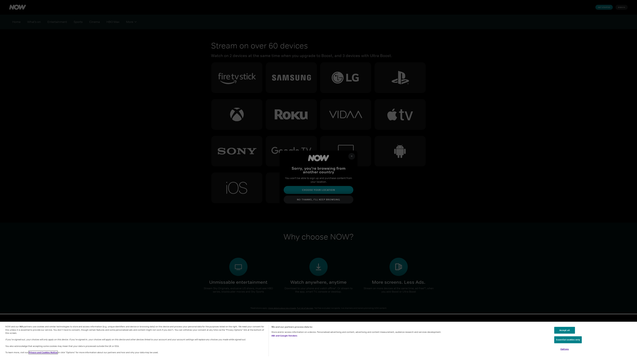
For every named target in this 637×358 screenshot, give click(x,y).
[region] (318, 340)
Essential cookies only (568, 339)
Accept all (564, 330)
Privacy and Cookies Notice (43, 352)
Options (564, 349)
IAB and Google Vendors (284, 335)
